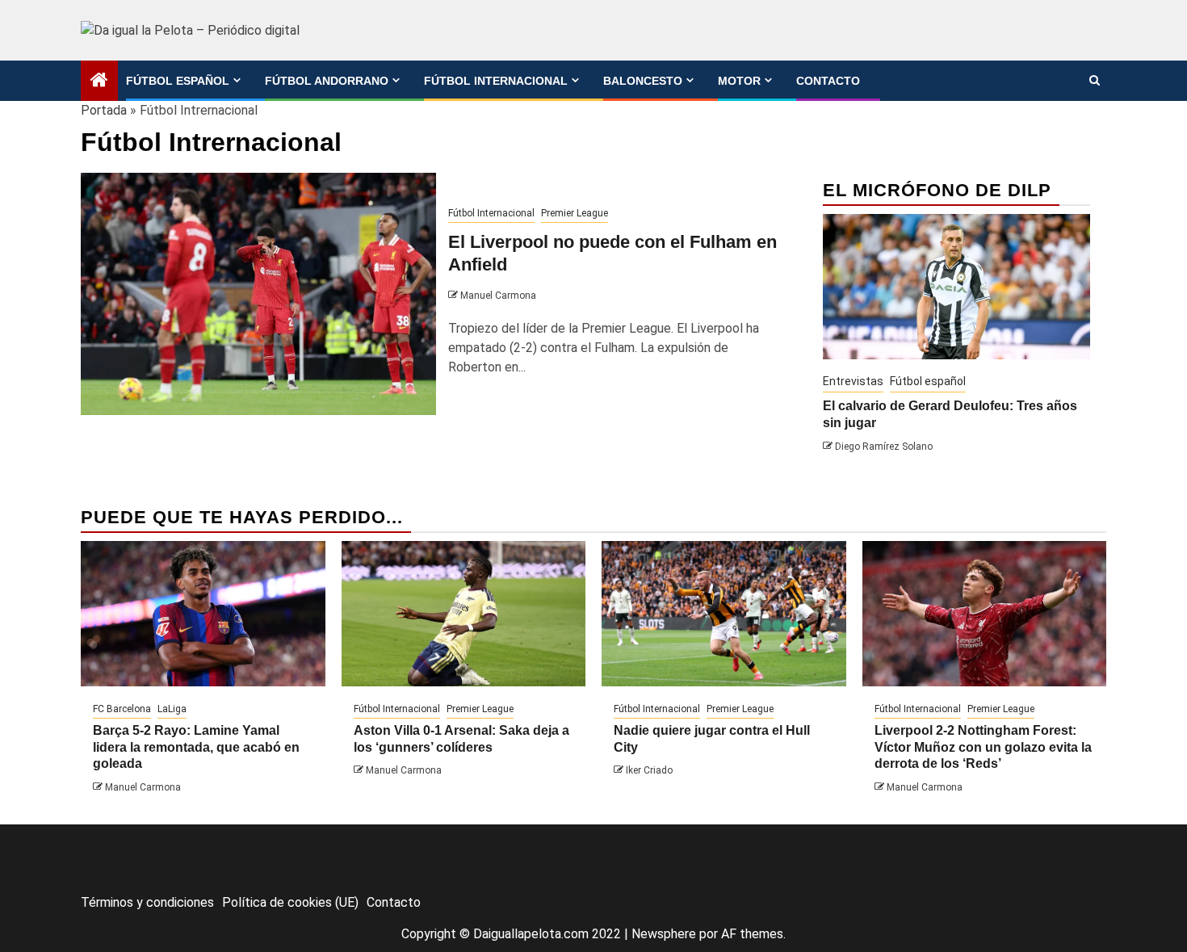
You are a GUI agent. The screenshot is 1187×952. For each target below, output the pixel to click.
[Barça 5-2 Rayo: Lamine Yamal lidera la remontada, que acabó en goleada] (203, 613)
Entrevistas (853, 381)
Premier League (574, 213)
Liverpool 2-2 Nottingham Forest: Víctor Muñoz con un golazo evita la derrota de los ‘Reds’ (983, 747)
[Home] (99, 81)
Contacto (828, 80)
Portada (104, 110)
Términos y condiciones (147, 902)
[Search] (1094, 80)
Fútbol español (177, 80)
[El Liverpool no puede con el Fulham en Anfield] (258, 294)
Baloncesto (642, 80)
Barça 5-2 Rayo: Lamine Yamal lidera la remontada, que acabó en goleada (196, 747)
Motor (739, 80)
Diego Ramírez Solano (884, 446)
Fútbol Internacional (496, 80)
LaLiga (172, 709)
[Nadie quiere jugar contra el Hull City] (724, 613)
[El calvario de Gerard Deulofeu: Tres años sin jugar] (956, 286)
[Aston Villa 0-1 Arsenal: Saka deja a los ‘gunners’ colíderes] (464, 613)
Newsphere (663, 934)
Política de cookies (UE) (290, 902)
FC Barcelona (122, 709)
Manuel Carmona (498, 295)
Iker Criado (649, 770)
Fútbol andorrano (326, 80)
